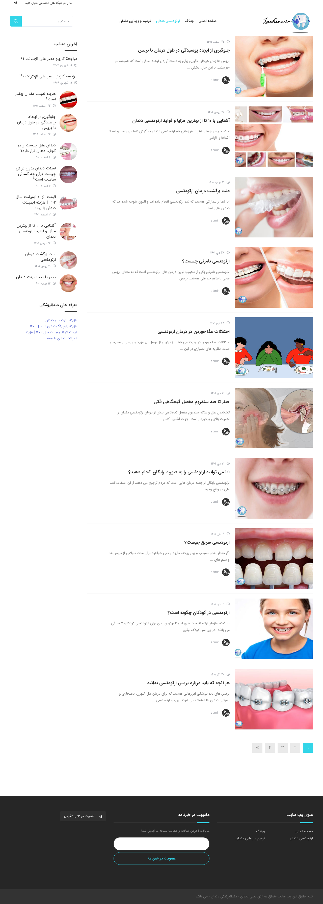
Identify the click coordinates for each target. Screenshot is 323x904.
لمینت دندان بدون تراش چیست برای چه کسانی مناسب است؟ (36, 174)
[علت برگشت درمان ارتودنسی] (274, 207)
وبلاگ (260, 831)
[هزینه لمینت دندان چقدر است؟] (68, 100)
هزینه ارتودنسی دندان (61, 320)
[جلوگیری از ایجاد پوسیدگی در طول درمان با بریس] (274, 66)
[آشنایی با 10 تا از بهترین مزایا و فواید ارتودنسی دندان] (274, 136)
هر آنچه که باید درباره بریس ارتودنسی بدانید (188, 683)
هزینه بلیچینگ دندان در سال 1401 (53, 326)
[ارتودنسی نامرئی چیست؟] (274, 277)
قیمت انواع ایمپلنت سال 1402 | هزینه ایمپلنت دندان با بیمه (36, 202)
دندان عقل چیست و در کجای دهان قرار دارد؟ (37, 148)
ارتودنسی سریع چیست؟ (207, 542)
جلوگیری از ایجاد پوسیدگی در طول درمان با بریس (184, 50)
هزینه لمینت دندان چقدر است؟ (35, 96)
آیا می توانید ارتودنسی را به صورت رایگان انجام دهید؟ (179, 472)
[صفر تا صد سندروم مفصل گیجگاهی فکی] (274, 418)
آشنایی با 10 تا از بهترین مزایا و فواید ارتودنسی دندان (181, 120)
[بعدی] (257, 748)
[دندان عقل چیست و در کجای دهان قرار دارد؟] (68, 151)
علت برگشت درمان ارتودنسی (203, 190)
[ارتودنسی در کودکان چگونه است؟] (274, 629)
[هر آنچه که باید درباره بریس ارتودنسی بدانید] (274, 699)
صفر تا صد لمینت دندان (36, 277)
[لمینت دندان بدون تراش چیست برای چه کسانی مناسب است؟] (68, 174)
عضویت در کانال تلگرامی (79, 816)
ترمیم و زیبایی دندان (250, 838)
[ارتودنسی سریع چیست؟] (274, 558)
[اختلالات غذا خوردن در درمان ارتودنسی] (274, 347)
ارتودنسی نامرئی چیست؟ (206, 261)
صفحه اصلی (304, 831)
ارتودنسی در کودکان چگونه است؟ (199, 612)
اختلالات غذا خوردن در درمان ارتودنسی (193, 331)
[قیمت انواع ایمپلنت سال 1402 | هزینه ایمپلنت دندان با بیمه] (68, 203)
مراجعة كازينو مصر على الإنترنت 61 (48, 59)
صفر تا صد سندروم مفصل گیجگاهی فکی (192, 401)
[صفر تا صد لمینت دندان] (68, 283)
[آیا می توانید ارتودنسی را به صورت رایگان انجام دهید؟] (274, 488)
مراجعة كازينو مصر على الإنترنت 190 (48, 76)
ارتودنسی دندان (301, 838)
